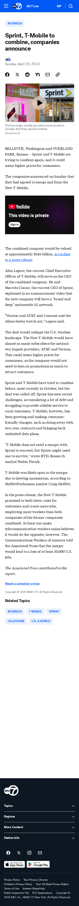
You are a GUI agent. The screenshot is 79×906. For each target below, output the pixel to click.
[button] (6, 6)
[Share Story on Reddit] (27, 74)
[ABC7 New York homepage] (17, 6)
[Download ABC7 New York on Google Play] (38, 864)
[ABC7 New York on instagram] (29, 853)
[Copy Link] (57, 74)
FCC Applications (42, 893)
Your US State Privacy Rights (52, 884)
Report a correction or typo (22, 584)
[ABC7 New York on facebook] (8, 853)
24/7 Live (32, 6)
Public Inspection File (16, 893)
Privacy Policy (12, 880)
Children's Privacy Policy (18, 884)
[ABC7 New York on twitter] (18, 853)
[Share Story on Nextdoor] (37, 74)
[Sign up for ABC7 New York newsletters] (40, 853)
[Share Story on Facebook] (7, 74)
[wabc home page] (11, 790)
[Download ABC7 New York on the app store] (14, 864)
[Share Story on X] (17, 74)
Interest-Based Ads (34, 888)
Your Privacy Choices (35, 880)
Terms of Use (11, 888)
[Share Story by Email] (47, 74)
